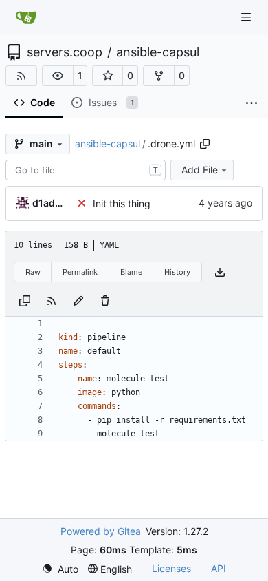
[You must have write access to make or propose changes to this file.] (105, 299)
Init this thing (121, 203)
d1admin (51, 203)
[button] (58, 75)
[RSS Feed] (21, 75)
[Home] (26, 17)
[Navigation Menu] (247, 17)
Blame (131, 272)
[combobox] (85, 170)
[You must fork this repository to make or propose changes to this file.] (78, 299)
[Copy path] (205, 144)
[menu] (60, 569)
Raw (33, 272)
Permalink (80, 272)
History (177, 272)
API (218, 568)
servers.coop (64, 52)
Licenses (171, 568)
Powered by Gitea (100, 531)
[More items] (252, 103)
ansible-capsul (157, 52)
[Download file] (220, 272)
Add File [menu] (199, 170)
